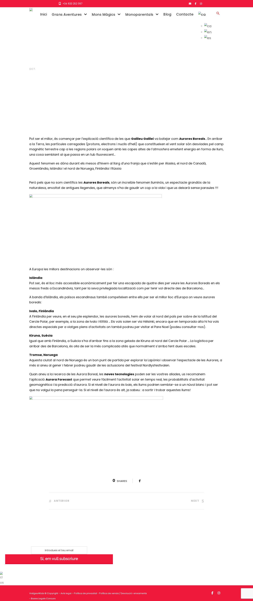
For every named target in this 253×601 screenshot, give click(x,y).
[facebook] (195, 3)
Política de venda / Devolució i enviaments (123, 593)
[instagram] (201, 3)
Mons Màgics (103, 14)
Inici (43, 14)
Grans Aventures (67, 14)
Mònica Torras (56, 63)
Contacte (184, 14)
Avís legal (66, 593)
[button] (218, 16)
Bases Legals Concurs (43, 598)
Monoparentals (139, 14)
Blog (167, 14)
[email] (190, 3)
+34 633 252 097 (72, 3)
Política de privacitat (85, 593)
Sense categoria (81, 63)
